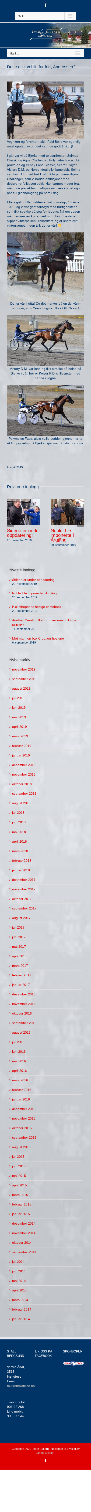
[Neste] (80, 523)
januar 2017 (21, 985)
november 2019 (23, 669)
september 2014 (24, 1252)
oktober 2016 (22, 1013)
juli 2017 (18, 927)
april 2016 (19, 1071)
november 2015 (23, 1118)
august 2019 (21, 688)
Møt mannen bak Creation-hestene (38, 638)
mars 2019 (20, 736)
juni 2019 (19, 707)
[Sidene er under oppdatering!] (23, 511)
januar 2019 (21, 755)
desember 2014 (23, 1223)
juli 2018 (18, 812)
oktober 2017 (22, 899)
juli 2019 (18, 698)
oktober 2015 (22, 1128)
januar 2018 (21, 870)
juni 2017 (19, 937)
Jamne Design (45, 1452)
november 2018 (23, 774)
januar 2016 (21, 1099)
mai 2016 (19, 1061)
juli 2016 (18, 1042)
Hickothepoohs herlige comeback (36, 607)
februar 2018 (21, 860)
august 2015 (21, 1147)
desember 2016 (23, 994)
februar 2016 (21, 1090)
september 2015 (24, 1137)
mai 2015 (19, 1176)
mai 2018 (19, 832)
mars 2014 (20, 1300)
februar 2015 (21, 1204)
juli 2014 (18, 1261)
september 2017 (24, 908)
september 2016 (24, 1023)
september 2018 (24, 793)
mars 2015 (20, 1195)
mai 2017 (19, 946)
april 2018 (19, 841)
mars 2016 (20, 1080)
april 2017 (19, 956)
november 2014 (23, 1233)
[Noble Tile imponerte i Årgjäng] (67, 511)
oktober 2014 (22, 1242)
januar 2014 (21, 1319)
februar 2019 (21, 746)
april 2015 (19, 1185)
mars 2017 (20, 965)
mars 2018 (20, 851)
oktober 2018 (22, 784)
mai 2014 (19, 1281)
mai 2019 (19, 717)
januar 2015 (21, 1214)
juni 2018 (19, 822)
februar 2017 (21, 975)
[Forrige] (10, 523)
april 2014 (19, 1290)
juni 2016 (19, 1051)
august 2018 (21, 803)
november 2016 (23, 1004)
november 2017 (23, 889)
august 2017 (21, 918)
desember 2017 (23, 880)
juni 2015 (19, 1166)
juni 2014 (19, 1271)
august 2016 (21, 1032)
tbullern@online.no (21, 1386)
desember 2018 (23, 765)
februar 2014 (21, 1309)
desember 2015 (23, 1109)
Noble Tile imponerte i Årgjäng (62, 535)
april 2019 (19, 727)
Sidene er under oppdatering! (23, 533)
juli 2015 (18, 1156)
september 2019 (24, 679)
